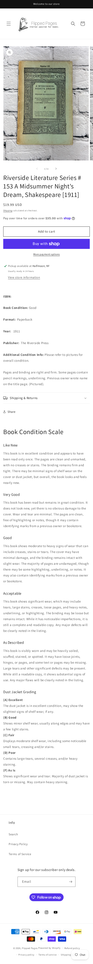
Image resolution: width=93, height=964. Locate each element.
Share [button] (12, 412)
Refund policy (72, 948)
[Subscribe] (70, 882)
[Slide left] (37, 168)
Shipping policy (70, 954)
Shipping (7, 210)
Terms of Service (20, 854)
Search (13, 834)
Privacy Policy (18, 844)
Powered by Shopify (49, 947)
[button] (8, 23)
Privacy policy (26, 954)
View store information (24, 277)
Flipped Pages (30, 947)
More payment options (46, 254)
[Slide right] (56, 168)
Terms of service (47, 954)
